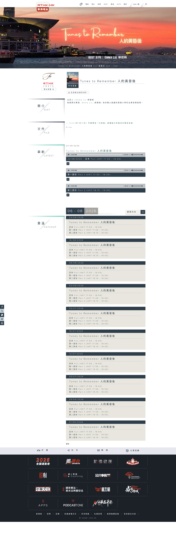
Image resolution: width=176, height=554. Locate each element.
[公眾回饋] (127, 451)
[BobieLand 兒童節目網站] (132, 461)
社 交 (75, 450)
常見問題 (85, 514)
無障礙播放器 (113, 514)
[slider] (138, 155)
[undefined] (81, 4)
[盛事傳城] (132, 489)
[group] (132, 154)
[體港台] (73, 461)
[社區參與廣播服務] (132, 475)
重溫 (111, 5)
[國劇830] (43, 475)
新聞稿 (39, 514)
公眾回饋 (135, 451)
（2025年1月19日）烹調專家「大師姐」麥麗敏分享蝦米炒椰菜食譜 (99, 123)
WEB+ (105, 5)
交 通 (45, 450)
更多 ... (68, 444)
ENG (134, 4)
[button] (68, 154)
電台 (92, 5)
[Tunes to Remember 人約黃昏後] (67, 163)
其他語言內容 (130, 514)
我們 (124, 5)
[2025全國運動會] (43, 461)
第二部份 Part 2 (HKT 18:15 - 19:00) (89, 233)
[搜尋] (146, 3)
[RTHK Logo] (44, 6)
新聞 (98, 5)
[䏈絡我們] (98, 450)
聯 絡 (104, 450)
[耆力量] (103, 489)
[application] (105, 154)
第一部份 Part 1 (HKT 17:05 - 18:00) (89, 230)
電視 (86, 5)
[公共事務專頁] (103, 475)
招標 (58, 514)
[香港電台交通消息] (38, 450)
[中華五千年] (103, 503)
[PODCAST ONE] (73, 503)
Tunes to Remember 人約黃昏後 (89, 151)
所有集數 (72, 86)
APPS (118, 5)
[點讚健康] (103, 461)
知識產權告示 (71, 514)
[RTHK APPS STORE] (43, 503)
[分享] (68, 450)
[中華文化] (43, 489)
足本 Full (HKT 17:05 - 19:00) (85, 227)
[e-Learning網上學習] (73, 475)
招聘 (49, 514)
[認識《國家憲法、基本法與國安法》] (73, 489)
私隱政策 (98, 514)
